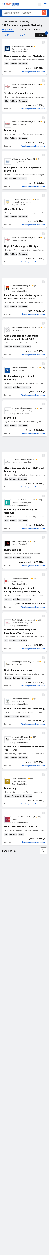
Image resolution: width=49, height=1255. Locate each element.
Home (4, 22)
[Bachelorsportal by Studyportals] (11, 4)
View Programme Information (33, 71)
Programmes (14, 22)
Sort (21, 35)
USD (5, 35)
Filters (42, 35)
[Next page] (43, 850)
